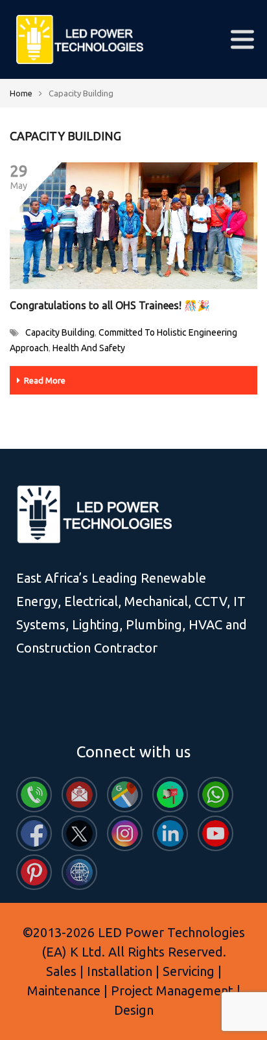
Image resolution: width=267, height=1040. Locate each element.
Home (21, 93)
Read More (44, 380)
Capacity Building (60, 332)
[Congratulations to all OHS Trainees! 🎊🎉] (133, 225)
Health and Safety (88, 348)
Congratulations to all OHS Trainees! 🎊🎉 (110, 305)
